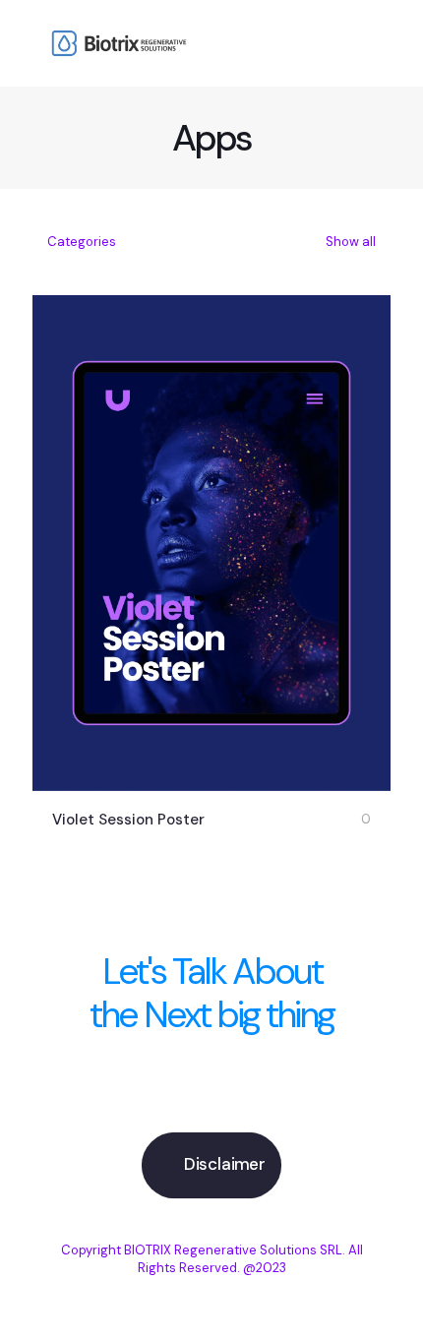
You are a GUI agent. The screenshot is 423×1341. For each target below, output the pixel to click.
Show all (349, 241)
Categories (81, 241)
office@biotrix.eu (212, 1097)
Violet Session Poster (128, 819)
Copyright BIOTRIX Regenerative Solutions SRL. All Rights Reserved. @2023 (212, 1259)
